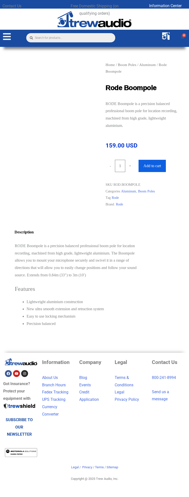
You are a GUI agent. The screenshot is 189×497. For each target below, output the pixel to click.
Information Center (165, 5)
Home (110, 65)
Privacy (87, 467)
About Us (50, 377)
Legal (119, 392)
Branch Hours (54, 385)
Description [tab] (24, 232)
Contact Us (11, 6)
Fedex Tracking (55, 392)
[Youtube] (16, 373)
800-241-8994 (164, 377)
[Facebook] (8, 373)
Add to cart (152, 166)
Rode (115, 198)
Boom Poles (127, 65)
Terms (99, 467)
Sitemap (112, 467)
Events (85, 385)
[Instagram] (24, 373)
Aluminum (147, 65)
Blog (83, 377)
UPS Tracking (53, 399)
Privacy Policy (127, 399)
